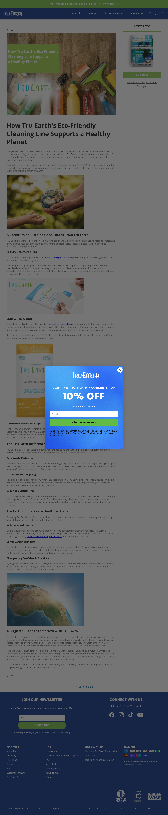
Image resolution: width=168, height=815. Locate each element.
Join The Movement (84, 422)
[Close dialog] (119, 369)
